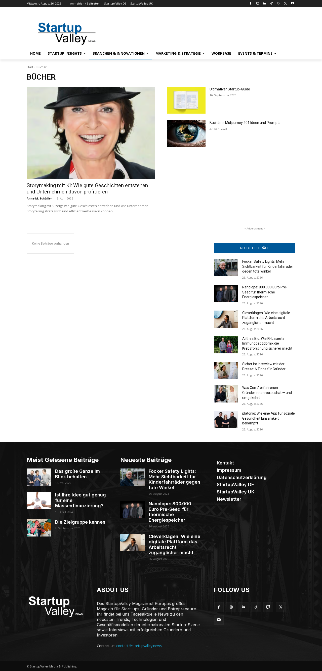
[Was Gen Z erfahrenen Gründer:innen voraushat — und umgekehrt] (226, 393)
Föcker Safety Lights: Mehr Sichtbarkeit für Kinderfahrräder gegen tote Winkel (267, 266)
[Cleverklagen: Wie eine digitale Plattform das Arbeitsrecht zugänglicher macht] (226, 319)
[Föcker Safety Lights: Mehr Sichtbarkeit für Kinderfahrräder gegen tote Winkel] (226, 267)
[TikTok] (271, 4)
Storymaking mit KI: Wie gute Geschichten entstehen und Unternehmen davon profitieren (87, 188)
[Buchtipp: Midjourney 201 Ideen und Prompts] (186, 133)
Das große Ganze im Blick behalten (77, 473)
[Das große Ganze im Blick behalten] (39, 477)
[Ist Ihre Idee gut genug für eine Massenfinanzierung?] (39, 500)
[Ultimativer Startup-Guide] (186, 100)
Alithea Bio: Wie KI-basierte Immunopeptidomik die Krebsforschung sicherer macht (267, 343)
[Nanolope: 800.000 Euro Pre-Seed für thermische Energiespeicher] (226, 293)
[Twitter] (285, 4)
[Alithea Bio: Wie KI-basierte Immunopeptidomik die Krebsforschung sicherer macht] (226, 344)
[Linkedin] (264, 4)
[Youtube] (292, 4)
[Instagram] (257, 4)
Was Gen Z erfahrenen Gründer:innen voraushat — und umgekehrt (267, 392)
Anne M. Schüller (39, 198)
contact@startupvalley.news (139, 645)
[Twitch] (278, 4)
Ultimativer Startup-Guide (230, 89)
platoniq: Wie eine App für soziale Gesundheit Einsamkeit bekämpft (268, 418)
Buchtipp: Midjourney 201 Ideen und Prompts (245, 123)
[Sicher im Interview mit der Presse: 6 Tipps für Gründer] (226, 370)
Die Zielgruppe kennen (80, 522)
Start (30, 67)
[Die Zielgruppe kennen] (39, 527)
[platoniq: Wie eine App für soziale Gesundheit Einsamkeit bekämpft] (226, 419)
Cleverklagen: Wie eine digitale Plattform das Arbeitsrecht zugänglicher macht (266, 318)
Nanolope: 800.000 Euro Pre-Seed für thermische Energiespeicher (264, 292)
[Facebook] (250, 4)
